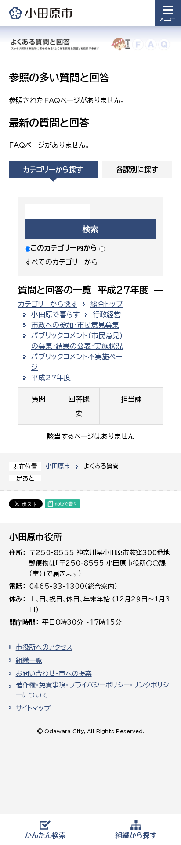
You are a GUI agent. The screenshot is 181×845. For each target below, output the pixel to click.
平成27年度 (51, 377)
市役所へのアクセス (44, 647)
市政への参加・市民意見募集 (75, 325)
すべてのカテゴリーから (61, 261)
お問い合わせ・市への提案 (54, 673)
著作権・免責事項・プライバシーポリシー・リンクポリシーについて (92, 690)
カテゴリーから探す (53, 169)
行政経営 (107, 314)
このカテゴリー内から (63, 247)
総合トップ (106, 304)
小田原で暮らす (55, 314)
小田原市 (41, 13)
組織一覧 (29, 660)
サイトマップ (33, 708)
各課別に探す (137, 169)
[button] (168, 13)
